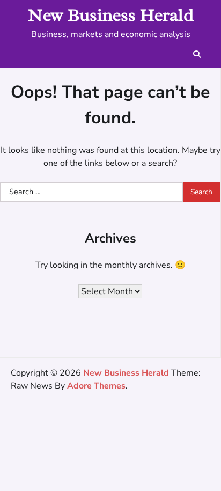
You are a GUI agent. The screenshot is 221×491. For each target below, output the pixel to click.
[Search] (197, 54)
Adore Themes (96, 386)
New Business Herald (111, 15)
